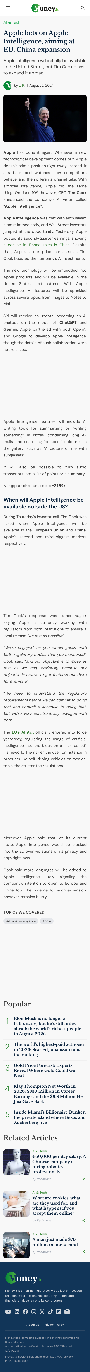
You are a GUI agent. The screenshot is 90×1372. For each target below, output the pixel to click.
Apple (47, 921)
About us (32, 1325)
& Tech (11, 22)
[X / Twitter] (42, 1311)
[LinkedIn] (17, 1311)
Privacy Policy (54, 1325)
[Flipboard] (58, 1311)
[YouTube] (8, 1311)
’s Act (23, 732)
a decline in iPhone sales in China (36, 244)
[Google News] (67, 1311)
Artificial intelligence (21, 921)
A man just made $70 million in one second (55, 1242)
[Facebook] (25, 1311)
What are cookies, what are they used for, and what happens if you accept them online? (56, 1206)
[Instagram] (33, 1311)
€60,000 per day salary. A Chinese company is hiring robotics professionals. (59, 1164)
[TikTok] (50, 1311)
